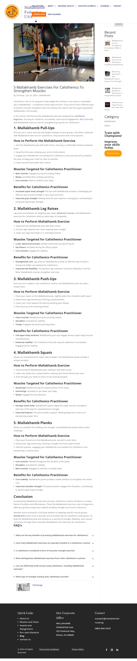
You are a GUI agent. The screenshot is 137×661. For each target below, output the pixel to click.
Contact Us (25, 639)
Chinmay (20, 95)
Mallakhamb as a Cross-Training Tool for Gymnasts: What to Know (113, 45)
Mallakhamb (37, 6)
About (50, 6)
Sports (107, 125)
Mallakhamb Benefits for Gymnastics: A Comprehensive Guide (113, 92)
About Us (24, 618)
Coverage (104, 6)
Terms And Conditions (49, 649)
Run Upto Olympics (87, 6)
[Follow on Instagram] (112, 650)
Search (119, 24)
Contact (117, 6)
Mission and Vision (29, 622)
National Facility (66, 6)
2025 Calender (54, 14)
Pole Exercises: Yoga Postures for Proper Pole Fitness (113, 106)
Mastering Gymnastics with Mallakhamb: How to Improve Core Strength (112, 76)
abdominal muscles (65, 213)
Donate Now (39, 14)
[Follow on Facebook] (106, 650)
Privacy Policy (78, 649)
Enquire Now (113, 153)
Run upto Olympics (29, 632)
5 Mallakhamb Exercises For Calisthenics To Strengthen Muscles (49, 89)
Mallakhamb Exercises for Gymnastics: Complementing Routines (113, 61)
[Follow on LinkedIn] (117, 650)
